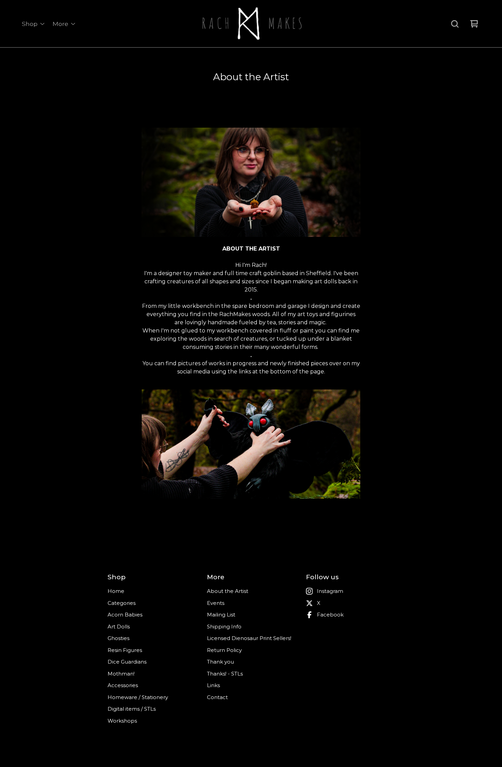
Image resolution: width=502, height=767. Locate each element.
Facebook (330, 614)
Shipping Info (224, 626)
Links (213, 685)
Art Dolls (119, 626)
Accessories (123, 685)
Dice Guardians (127, 661)
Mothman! (121, 673)
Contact (217, 697)
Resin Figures (125, 650)
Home (116, 591)
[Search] (455, 24)
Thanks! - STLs (225, 673)
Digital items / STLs (132, 709)
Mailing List (221, 614)
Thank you (220, 661)
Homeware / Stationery (138, 697)
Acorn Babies (125, 614)
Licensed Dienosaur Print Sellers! (249, 638)
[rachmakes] (251, 23)
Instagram (330, 591)
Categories (122, 603)
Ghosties (118, 638)
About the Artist (227, 591)
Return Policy (224, 650)
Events (215, 603)
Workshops (122, 721)
